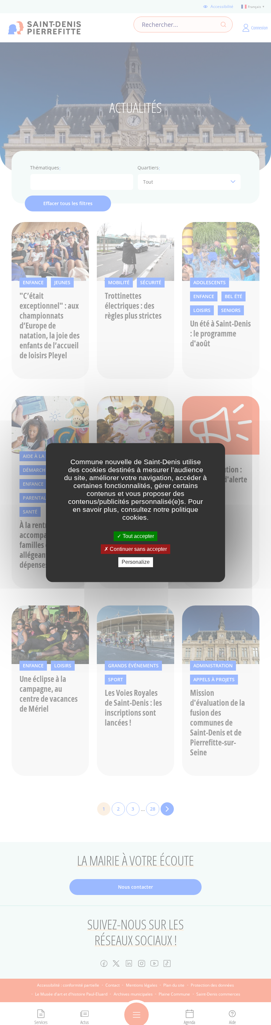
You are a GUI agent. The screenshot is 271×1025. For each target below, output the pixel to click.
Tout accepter (137, 536)
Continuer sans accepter (137, 549)
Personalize (136, 562)
